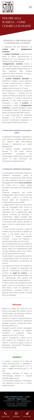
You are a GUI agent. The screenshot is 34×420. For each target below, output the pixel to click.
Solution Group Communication (17, 404)
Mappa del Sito (21, 399)
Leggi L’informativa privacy (13, 396)
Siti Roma (23, 405)
